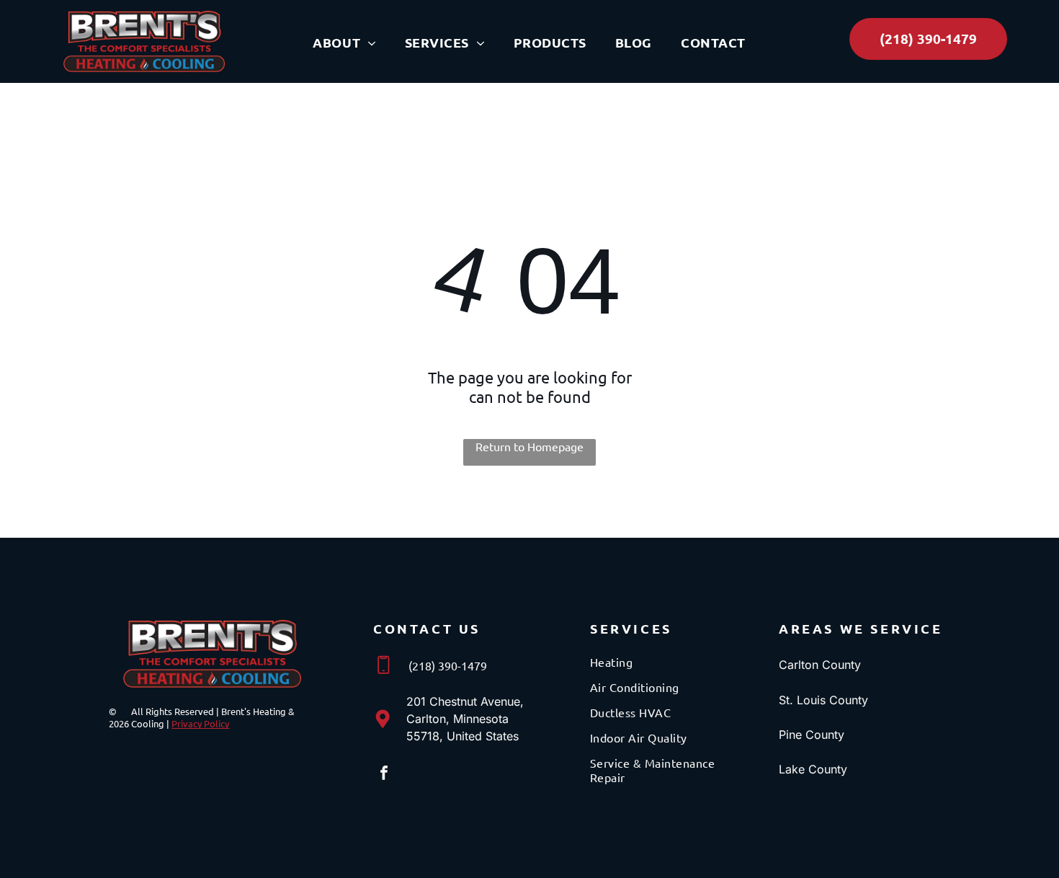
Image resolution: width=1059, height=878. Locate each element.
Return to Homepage (529, 446)
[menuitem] (344, 42)
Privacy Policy (200, 723)
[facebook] (384, 774)
